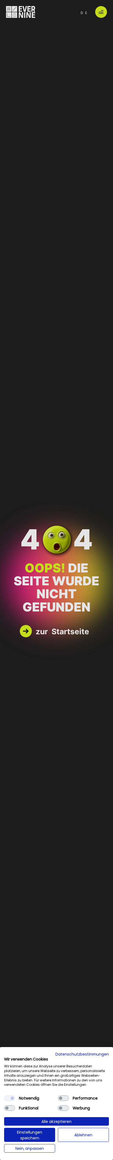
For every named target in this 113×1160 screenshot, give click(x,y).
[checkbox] (9, 1098)
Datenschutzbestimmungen (82, 1054)
